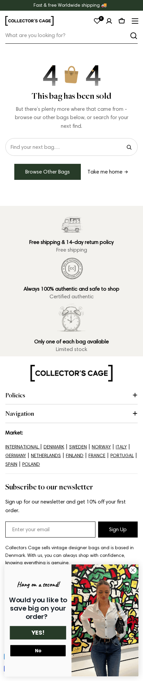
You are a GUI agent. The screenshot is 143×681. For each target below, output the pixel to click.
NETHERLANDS (46, 455)
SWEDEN (78, 447)
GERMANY (15, 455)
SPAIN (11, 464)
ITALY (121, 447)
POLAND (31, 464)
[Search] (134, 36)
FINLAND (74, 455)
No (38, 651)
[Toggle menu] (134, 21)
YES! (38, 633)
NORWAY (101, 447)
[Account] (109, 21)
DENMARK (54, 447)
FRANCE (96, 455)
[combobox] (71, 35)
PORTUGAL (122, 455)
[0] (97, 21)
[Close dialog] (133, 570)
